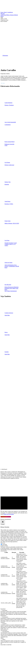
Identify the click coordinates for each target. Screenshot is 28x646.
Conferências (5, 366)
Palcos (2, 16)
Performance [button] (3, 615)
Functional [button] (3, 609)
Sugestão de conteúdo (8, 376)
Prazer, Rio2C (4, 12)
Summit (3, 362)
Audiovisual (3, 15)
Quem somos (4, 359)
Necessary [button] (3, 543)
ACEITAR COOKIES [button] (6, 516)
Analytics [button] (3, 622)
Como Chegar (5, 379)
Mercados (4, 369)
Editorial (16, 15)
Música (8, 15)
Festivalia (4, 372)
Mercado (3, 13)
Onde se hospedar (6, 383)
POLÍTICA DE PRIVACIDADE (8, 386)
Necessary (4, 544)
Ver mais (3, 83)
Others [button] (2, 638)
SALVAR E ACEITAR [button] (6, 644)
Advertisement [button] (4, 630)
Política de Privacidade (8, 514)
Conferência (10, 12)
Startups (12, 15)
